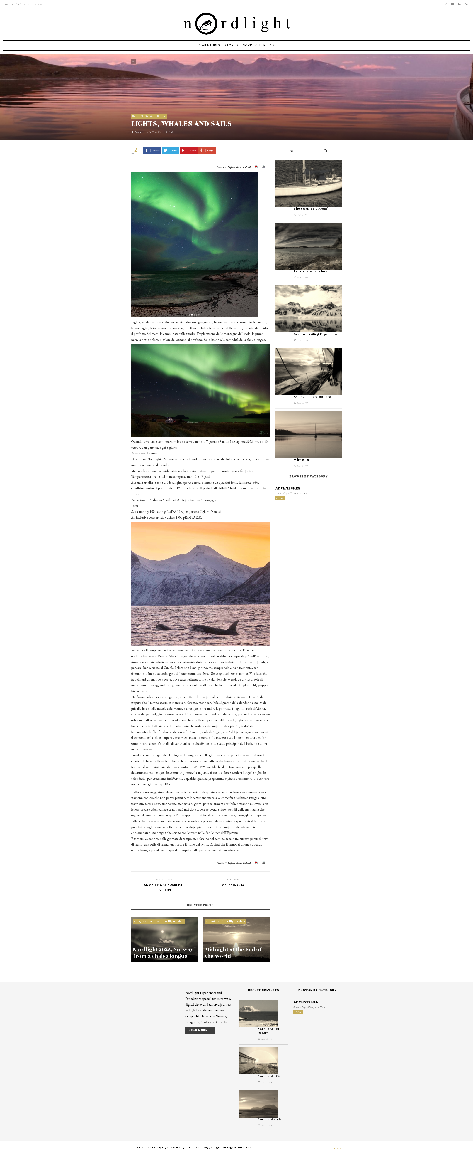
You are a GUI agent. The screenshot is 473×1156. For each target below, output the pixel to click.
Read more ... (200, 1030)
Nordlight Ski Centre (268, 1031)
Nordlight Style (270, 1119)
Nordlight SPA (269, 1076)
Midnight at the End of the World (233, 953)
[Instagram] (452, 4)
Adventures (152, 921)
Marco (138, 132)
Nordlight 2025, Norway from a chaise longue (163, 953)
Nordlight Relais (142, 116)
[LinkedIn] (459, 4)
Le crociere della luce (311, 271)
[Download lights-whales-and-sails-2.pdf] (257, 167)
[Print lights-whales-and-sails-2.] (264, 167)
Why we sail (303, 459)
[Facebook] (445, 4)
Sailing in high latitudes (312, 397)
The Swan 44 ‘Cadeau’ (311, 208)
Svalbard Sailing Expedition (315, 334)
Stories (161, 116)
